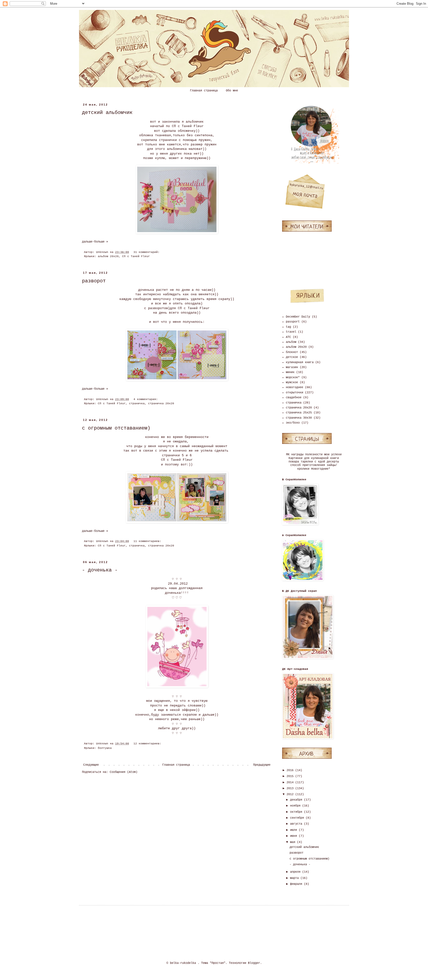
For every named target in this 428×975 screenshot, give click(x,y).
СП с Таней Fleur (136, 256)
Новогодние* (320, 469)
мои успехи (333, 454)
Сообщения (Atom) (123, 772)
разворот (94, 281)
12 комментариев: (148, 743)
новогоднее (294, 387)
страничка (137, 403)
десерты (333, 461)
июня (294, 836)
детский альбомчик (107, 112)
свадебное (293, 397)
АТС (288, 337)
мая (293, 842)
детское (292, 357)
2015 (291, 776)
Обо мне (232, 90)
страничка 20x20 (161, 403)
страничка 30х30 (299, 418)
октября (297, 812)
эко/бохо (293, 423)
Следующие (91, 765)
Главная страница (204, 90)
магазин (292, 367)
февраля (297, 884)
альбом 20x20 (108, 256)
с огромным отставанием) (116, 428)
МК (288, 454)
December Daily (298, 317)
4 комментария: (147, 399)
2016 (291, 770)
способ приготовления (307, 465)
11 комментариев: (148, 541)
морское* (293, 377)
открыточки (294, 392)
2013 (291, 788)
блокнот (292, 352)
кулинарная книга (300, 362)
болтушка (105, 748)
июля (294, 830)
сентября (298, 818)
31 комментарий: (147, 252)
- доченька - (100, 570)
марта (295, 878)
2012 (291, 794)
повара (294, 461)
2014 (291, 782)
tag (288, 327)
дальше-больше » (95, 242)
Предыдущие (261, 765)
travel (291, 332)
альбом (291, 342)
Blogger (254, 963)
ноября (296, 806)
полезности (313, 454)
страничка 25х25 (299, 412)
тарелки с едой (313, 461)
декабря (297, 800)
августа (297, 824)
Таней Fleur (193, 126)
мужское (292, 382)
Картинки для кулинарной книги (314, 458)
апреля (296, 872)
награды (297, 454)
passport (293, 322)
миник (290, 372)
